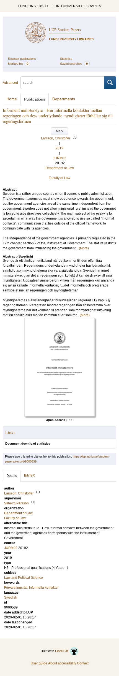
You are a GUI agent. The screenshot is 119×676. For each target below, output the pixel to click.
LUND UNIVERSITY (33, 6)
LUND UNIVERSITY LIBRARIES (77, 6)
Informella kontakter (44, 588)
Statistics (66, 58)
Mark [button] (59, 131)
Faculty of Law (59, 178)
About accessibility (62, 663)
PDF (71, 419)
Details (11, 476)
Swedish (10, 597)
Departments (63, 99)
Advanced (10, 83)
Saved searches (74, 63)
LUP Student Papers (65, 29)
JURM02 (59, 158)
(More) (84, 248)
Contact (83, 663)
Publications (34, 99)
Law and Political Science (23, 578)
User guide (39, 663)
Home (11, 99)
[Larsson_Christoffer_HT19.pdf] (59, 415)
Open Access (55, 419)
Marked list (18, 63)
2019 (59, 148)
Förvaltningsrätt (15, 588)
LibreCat (62, 651)
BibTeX (29, 475)
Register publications (22, 58)
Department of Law (59, 168)
